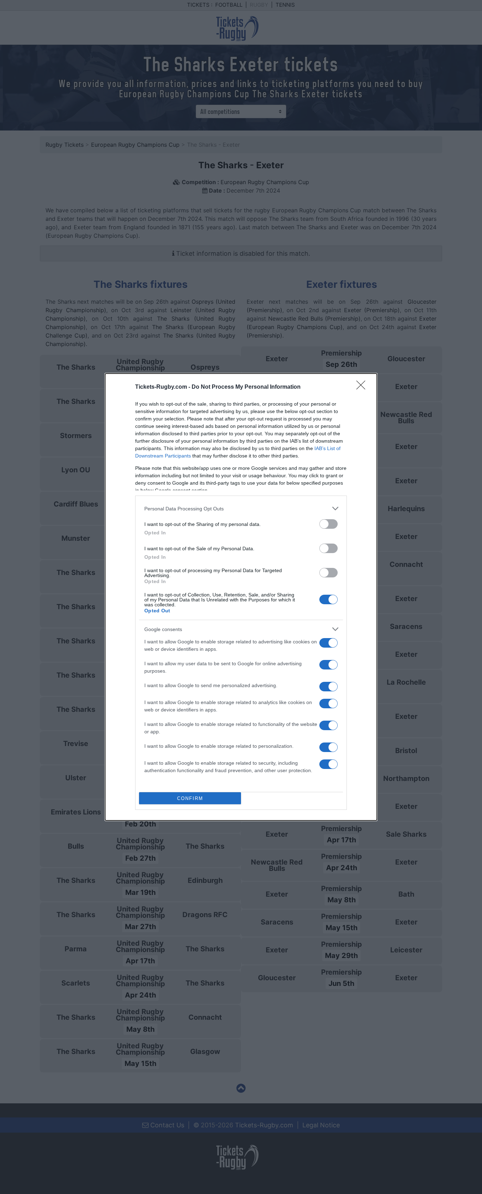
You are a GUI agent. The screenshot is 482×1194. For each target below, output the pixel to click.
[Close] (363, 387)
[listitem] (241, 508)
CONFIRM (190, 798)
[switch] (328, 524)
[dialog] (241, 597)
